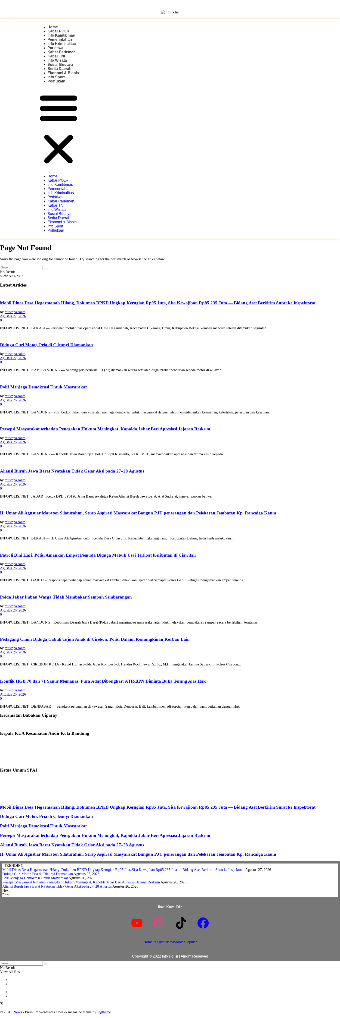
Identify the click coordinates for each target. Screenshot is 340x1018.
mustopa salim (15, 312)
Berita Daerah (59, 69)
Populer (191, 942)
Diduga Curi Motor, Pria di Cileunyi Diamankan (46, 344)
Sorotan (179, 942)
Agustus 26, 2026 (13, 400)
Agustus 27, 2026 (13, 316)
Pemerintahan (59, 39)
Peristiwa (55, 48)
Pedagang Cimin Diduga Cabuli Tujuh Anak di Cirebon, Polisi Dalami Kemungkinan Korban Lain (95, 639)
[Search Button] (45, 268)
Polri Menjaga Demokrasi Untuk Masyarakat (43, 387)
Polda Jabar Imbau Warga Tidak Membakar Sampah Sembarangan (66, 597)
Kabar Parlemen (61, 52)
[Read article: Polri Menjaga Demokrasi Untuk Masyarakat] (170, 378)
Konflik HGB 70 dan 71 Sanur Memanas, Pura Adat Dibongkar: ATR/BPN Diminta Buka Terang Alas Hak (103, 681)
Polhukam (56, 81)
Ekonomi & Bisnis (63, 73)
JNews (17, 1012)
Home (52, 27)
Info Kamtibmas (61, 35)
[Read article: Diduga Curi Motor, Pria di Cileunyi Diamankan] (170, 336)
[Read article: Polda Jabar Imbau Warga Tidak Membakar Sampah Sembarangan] (170, 588)
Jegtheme (104, 1012)
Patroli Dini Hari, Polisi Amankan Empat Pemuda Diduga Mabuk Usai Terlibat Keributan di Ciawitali (98, 555)
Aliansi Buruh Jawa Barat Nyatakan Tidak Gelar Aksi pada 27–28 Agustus (72, 471)
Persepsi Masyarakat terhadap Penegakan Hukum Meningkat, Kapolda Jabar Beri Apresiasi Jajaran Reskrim (105, 428)
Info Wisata (57, 60)
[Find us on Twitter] (2, 1004)
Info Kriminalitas (61, 44)
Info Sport (56, 77)
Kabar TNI (56, 56)
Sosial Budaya (60, 64)
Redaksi (158, 942)
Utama (169, 942)
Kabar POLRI (58, 31)
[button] (58, 128)
